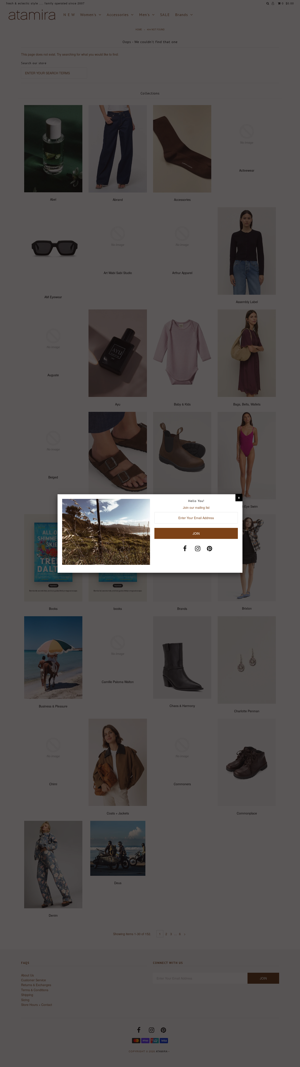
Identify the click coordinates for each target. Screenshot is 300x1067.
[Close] (238, 497)
